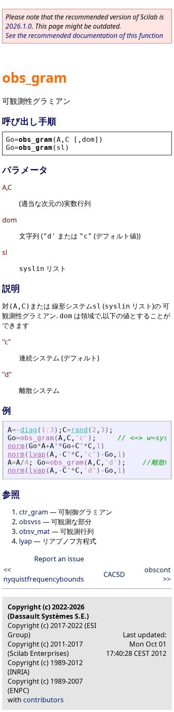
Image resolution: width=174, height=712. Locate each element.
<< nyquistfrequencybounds (43, 574)
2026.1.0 (18, 26)
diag (28, 430)
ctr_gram (33, 512)
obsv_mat (34, 531)
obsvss (30, 521)
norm (16, 446)
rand (79, 430)
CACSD (114, 574)
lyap (37, 454)
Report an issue (59, 558)
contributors (43, 699)
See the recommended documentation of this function (84, 35)
